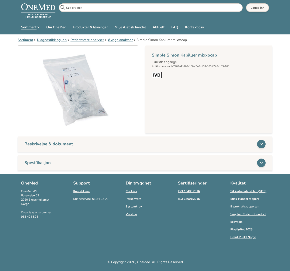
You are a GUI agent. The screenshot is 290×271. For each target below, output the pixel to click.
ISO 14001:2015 (189, 199)
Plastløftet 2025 (241, 229)
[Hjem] (38, 10)
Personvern (133, 199)
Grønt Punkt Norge (243, 237)
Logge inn (257, 8)
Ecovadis (236, 222)
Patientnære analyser (87, 40)
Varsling (131, 214)
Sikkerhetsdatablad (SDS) (248, 191)
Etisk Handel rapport (244, 199)
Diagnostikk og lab (52, 40)
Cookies (131, 191)
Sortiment (25, 40)
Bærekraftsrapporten (244, 206)
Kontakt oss (81, 191)
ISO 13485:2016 (189, 191)
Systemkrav (134, 206)
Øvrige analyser (120, 40)
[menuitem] (30, 28)
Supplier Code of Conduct (248, 214)
